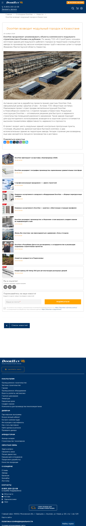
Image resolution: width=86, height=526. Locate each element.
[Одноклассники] (8, 142)
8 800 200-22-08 (10, 489)
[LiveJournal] (17, 142)
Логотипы (5, 481)
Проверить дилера (9, 430)
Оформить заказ (14, 369)
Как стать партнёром (10, 425)
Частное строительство (11, 385)
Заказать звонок (9, 9)
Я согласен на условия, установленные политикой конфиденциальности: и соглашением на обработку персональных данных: (42, 308)
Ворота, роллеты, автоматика (13, 393)
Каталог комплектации (11, 420)
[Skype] (26, 142)
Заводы (5, 473)
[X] (14, 142)
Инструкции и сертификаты (13, 422)
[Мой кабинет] (81, 8)
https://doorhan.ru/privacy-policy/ (66, 307)
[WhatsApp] (23, 142)
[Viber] (20, 142)
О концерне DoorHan (24, 14)
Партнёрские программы (11, 414)
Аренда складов (8, 438)
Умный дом (6, 398)
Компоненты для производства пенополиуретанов (22, 406)
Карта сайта (7, 517)
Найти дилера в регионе (11, 428)
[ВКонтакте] (4, 142)
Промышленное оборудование (14, 390)
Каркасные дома (8, 401)
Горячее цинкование (10, 396)
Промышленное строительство (14, 383)
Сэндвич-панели (8, 404)
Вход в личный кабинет (11, 417)
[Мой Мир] (11, 142)
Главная (9, 14)
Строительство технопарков (13, 441)
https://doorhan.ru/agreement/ (52, 309)
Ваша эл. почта (13, 302)
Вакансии (5, 475)
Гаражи (5, 388)
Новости (40, 14)
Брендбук (6, 478)
